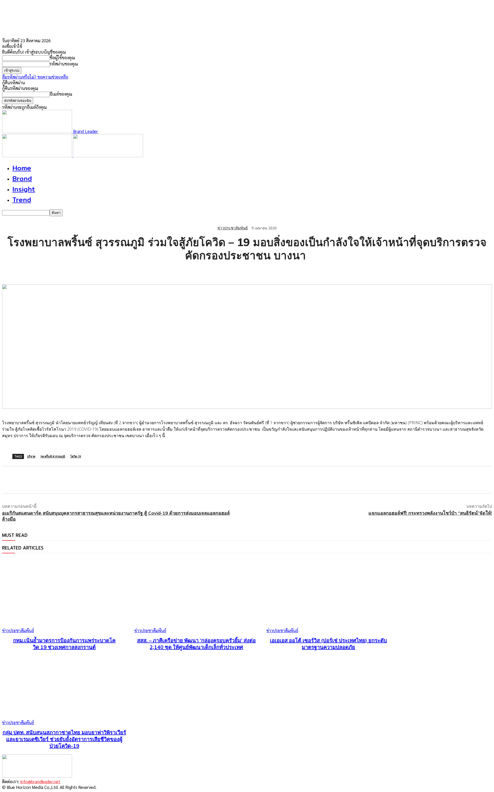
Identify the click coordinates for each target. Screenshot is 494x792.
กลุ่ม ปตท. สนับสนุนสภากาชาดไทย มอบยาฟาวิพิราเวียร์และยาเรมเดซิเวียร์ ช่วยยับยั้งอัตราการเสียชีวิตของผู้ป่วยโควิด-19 (64, 739)
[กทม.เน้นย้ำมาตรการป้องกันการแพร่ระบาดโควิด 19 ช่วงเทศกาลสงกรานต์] (64, 595)
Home (21, 168)
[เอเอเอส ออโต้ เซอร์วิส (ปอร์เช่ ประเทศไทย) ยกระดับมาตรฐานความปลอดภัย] (328, 595)
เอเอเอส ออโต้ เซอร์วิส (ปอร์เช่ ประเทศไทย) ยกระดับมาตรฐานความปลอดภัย (328, 643)
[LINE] (47, 271)
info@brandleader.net (40, 781)
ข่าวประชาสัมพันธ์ (232, 228)
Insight (23, 189)
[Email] (66, 271)
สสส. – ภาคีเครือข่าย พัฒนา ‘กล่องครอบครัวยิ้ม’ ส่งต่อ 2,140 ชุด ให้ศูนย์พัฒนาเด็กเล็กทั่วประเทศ (196, 643)
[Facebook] (10, 271)
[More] (103, 271)
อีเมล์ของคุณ (61, 94)
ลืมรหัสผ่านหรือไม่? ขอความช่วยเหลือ (35, 77)
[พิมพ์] (84, 271)
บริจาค (31, 456)
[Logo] (37, 155)
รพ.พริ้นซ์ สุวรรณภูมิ (52, 456)
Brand (22, 178)
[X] (29, 271)
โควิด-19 (75, 456)
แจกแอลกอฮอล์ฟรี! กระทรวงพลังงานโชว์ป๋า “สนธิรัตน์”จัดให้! (430, 513)
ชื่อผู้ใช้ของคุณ (62, 57)
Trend (21, 199)
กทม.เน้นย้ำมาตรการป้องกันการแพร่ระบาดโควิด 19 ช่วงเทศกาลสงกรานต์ (64, 643)
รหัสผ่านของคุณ (64, 63)
